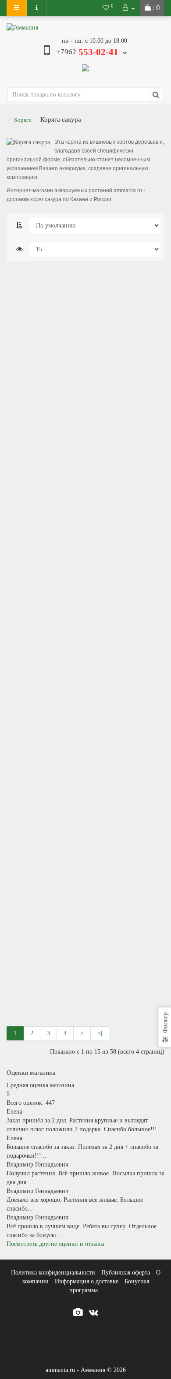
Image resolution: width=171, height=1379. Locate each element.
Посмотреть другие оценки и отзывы (55, 1244)
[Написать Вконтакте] (85, 67)
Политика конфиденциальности (53, 1272)
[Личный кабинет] (129, 8)
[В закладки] (132, 288)
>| (99, 1033)
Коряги (23, 119)
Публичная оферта (125, 1272)
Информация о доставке (86, 1281)
